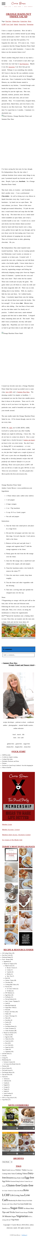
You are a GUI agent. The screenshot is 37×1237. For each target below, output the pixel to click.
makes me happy (29, 440)
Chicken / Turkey (9, 980)
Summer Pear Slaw (23, 392)
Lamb (6, 1003)
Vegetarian (7, 1051)
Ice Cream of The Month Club (12, 840)
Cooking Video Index (7, 759)
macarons (12, 67)
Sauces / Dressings (9, 1016)
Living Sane (19, 1195)
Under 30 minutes (9, 1030)
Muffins (9, 974)
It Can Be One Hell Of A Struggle (25, 939)
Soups (6, 1024)
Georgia (6, 1087)
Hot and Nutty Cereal (11, 893)
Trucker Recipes (24, 1212)
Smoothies (7, 1020)
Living (3, 1058)
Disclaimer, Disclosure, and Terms (10, 761)
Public (30, 1200)
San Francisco (24, 64)
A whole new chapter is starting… (10, 757)
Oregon (5, 1089)
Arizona (6, 1078)
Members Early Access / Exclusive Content (16, 835)
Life (3, 1055)
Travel (3, 1076)
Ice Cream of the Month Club (11, 1064)
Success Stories (6, 1068)
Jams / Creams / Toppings (11, 1001)
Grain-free (7, 1041)
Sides (6, 1018)
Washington (6, 1095)
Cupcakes (9, 972)
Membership (5, 1060)
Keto (6, 1043)
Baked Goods (8, 965)
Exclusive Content (8, 1062)
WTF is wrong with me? (8, 1097)
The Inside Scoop (6, 1070)
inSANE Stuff (5, 1053)
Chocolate (7, 982)
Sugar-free (7, 1047)
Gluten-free (8, 1039)
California (6, 1081)
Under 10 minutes (9, 1028)
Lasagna (11, 934)
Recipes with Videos (10, 1011)
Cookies (9, 970)
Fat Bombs (8, 997)
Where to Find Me (6, 767)
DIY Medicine (8, 993)
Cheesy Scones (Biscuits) (25, 858)
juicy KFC (9, 392)
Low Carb (7, 1045)
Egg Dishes (8, 995)
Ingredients (6, 961)
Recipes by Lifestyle (9, 1032)
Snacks (7, 1022)
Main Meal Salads (9, 1005)
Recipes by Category (9, 963)
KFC (10, 428)
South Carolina (7, 1093)
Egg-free (7, 1037)
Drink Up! (11, 914)
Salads (6, 1014)
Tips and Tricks (6, 1074)
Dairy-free (7, 1034)
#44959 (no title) (6, 755)
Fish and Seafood (9, 999)
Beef (6, 978)
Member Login (7, 824)
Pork (6, 1009)
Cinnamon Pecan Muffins (25, 921)
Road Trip (17, 1204)
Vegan (6, 1049)
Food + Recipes (6, 959)
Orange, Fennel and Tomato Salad (21, 665)
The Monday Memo (7, 1072)
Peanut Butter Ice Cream (11, 872)
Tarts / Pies (9, 976)
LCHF (6, 1195)
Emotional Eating (6, 957)
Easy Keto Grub (6, 955)
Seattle (5, 1091)
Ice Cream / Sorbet (11, 988)
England (6, 1085)
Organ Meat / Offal (10, 1007)
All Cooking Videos (7, 953)
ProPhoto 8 (24, 1235)
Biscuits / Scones (11, 967)
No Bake (9, 991)
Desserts (7, 986)
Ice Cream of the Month (17, 1190)
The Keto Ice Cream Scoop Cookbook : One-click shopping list (17, 765)
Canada (5, 1083)
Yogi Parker (5, 1099)
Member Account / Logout (11, 829)
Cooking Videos (21, 1173)
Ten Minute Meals (9, 1026)
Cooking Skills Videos (10, 984)
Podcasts (4, 763)
